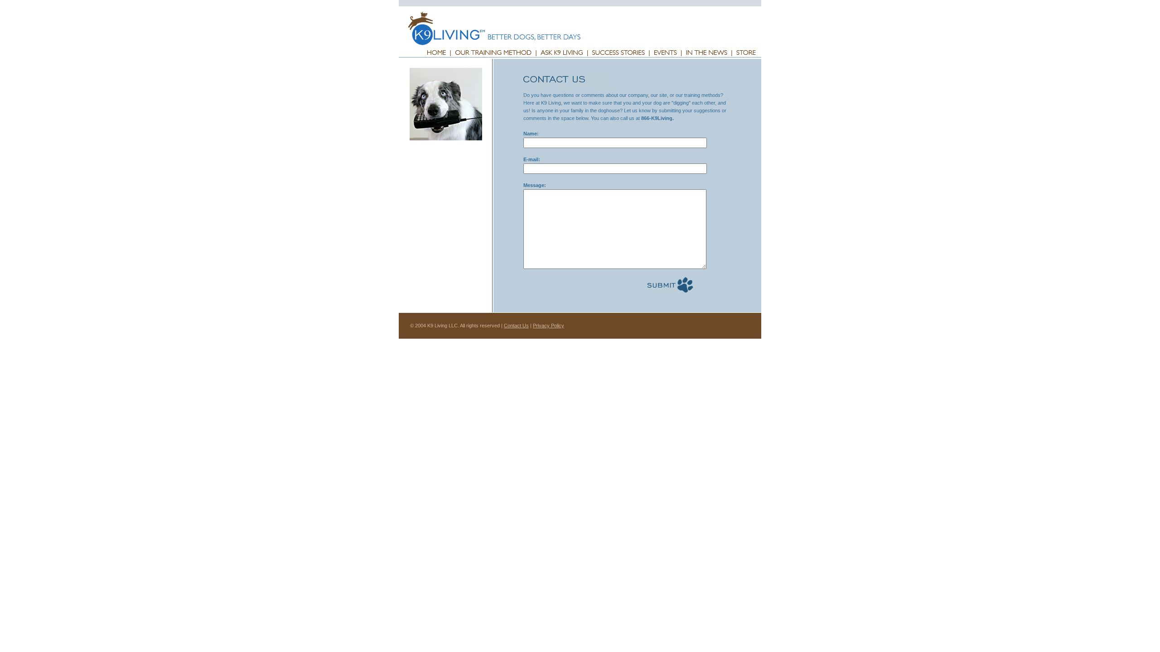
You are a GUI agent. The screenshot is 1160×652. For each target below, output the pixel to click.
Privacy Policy (548, 325)
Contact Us (516, 325)
